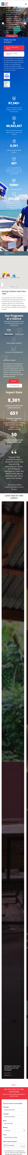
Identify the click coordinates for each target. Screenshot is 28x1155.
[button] (26, 4)
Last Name (6, 1113)
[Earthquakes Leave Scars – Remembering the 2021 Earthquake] (13, 790)
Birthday (5, 1127)
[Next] (25, 23)
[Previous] (3, 23)
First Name (6, 1107)
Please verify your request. (10, 1141)
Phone (4, 1134)
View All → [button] (14, 1084)
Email (5, 1120)
